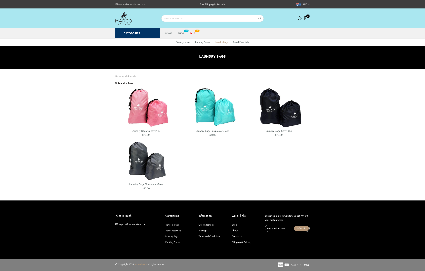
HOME (168, 33)
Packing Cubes (202, 42)
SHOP (181, 33)
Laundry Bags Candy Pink (146, 131)
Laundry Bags (221, 42)
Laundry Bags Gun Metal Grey (146, 184)
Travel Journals (183, 42)
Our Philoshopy (206, 224)
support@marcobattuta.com (132, 224)
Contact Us (237, 236)
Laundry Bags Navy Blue (278, 131)
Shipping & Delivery (242, 242)
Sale (192, 33)
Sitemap (203, 230)
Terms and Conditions (209, 236)
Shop (234, 224)
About (235, 230)
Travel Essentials (241, 42)
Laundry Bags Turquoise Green (212, 131)
